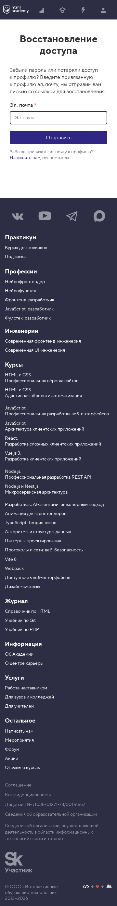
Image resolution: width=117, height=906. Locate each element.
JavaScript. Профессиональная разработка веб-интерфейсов (57, 411)
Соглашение (18, 785)
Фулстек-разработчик (28, 318)
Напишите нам (25, 158)
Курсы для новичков (26, 248)
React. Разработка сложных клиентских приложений (53, 441)
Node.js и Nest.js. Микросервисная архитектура (36, 489)
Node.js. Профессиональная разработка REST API (48, 474)
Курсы (14, 364)
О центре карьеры (24, 663)
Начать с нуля (42, 9)
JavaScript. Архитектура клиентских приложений (44, 426)
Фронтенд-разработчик (29, 300)
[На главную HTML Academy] (16, 9)
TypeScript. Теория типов (30, 523)
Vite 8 (11, 559)
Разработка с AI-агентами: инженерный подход (54, 505)
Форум (12, 749)
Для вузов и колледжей (29, 697)
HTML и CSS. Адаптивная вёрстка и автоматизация (43, 393)
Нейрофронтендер (25, 282)
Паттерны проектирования (33, 541)
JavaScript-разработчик (29, 309)
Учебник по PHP (22, 630)
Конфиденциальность (28, 795)
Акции (11, 758)
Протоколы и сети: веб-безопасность (44, 550)
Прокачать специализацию (83, 9)
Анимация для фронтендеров (35, 514)
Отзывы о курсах (22, 768)
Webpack (14, 569)
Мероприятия (19, 740)
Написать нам (19, 731)
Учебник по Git (20, 620)
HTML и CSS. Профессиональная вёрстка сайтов (41, 378)
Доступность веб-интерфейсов (37, 578)
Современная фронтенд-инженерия (43, 341)
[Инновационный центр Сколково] (18, 862)
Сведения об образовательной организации (51, 814)
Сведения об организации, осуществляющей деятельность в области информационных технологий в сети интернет (51, 832)
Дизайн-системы (22, 587)
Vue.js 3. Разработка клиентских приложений (43, 456)
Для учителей (19, 706)
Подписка (15, 257)
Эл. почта (22, 105)
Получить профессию (62, 9)
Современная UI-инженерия (35, 350)
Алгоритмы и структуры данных (38, 532)
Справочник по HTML (27, 611)
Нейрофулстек (20, 291)
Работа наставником (26, 688)
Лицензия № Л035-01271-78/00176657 (45, 805)
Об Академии (19, 654)
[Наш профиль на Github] (97, 887)
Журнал (16, 601)
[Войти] (103, 9)
